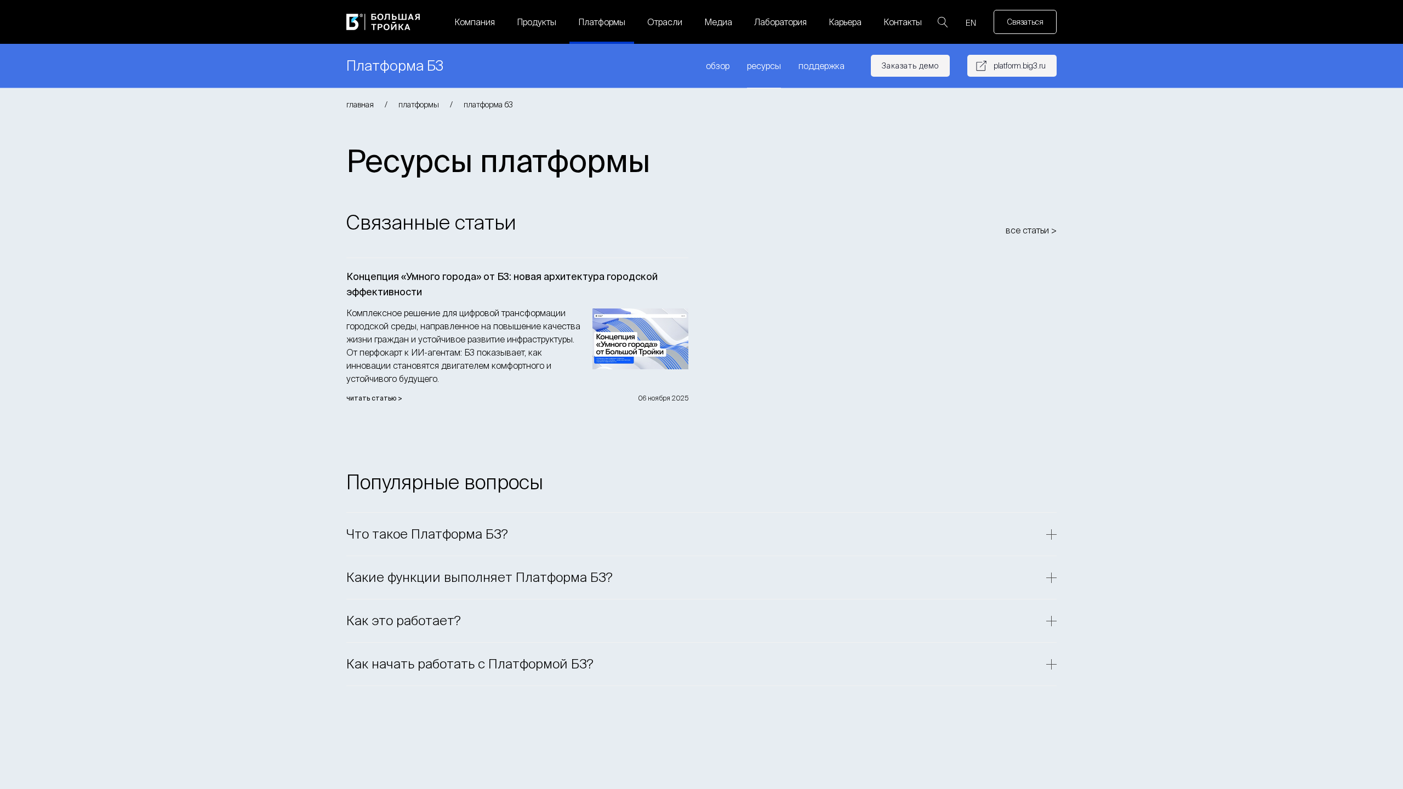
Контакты (902, 22)
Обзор (717, 66)
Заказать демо (910, 65)
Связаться (1025, 22)
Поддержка (822, 66)
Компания (474, 22)
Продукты (536, 22)
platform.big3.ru (1020, 65)
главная (360, 104)
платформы (418, 104)
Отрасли (664, 22)
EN (971, 22)
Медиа (718, 22)
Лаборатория (780, 22)
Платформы (601, 22)
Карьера (845, 22)
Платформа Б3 (488, 104)
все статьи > (1031, 230)
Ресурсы (764, 66)
